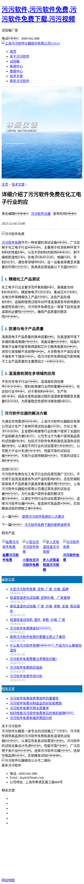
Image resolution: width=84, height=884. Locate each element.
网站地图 (24, 867)
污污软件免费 (11, 242)
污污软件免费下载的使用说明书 (47, 525)
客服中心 (16, 71)
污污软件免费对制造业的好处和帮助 (36, 703)
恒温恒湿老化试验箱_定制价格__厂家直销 (40, 597)
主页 (5, 184)
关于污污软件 (19, 56)
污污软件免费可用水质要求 (29, 708)
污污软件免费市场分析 (26, 676)
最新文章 (8, 579)
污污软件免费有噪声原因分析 (31, 718)
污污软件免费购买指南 (26, 667)
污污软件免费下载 (52, 849)
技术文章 (16, 76)
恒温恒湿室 (44, 854)
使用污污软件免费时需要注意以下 (34, 808)
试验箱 (15, 61)
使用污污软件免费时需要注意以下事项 (37, 637)
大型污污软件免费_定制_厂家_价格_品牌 (39, 589)
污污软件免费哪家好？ (31, 798)
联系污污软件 (19, 81)
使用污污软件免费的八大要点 (42, 516)
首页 (13, 51)
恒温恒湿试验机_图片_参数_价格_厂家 (37, 620)
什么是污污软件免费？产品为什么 (39, 803)
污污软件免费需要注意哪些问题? (33, 659)
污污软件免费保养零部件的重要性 (34, 698)
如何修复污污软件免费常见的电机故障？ (42, 713)
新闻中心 (16, 66)
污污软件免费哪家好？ (31, 628)
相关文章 (8, 689)
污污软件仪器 (41, 213)
